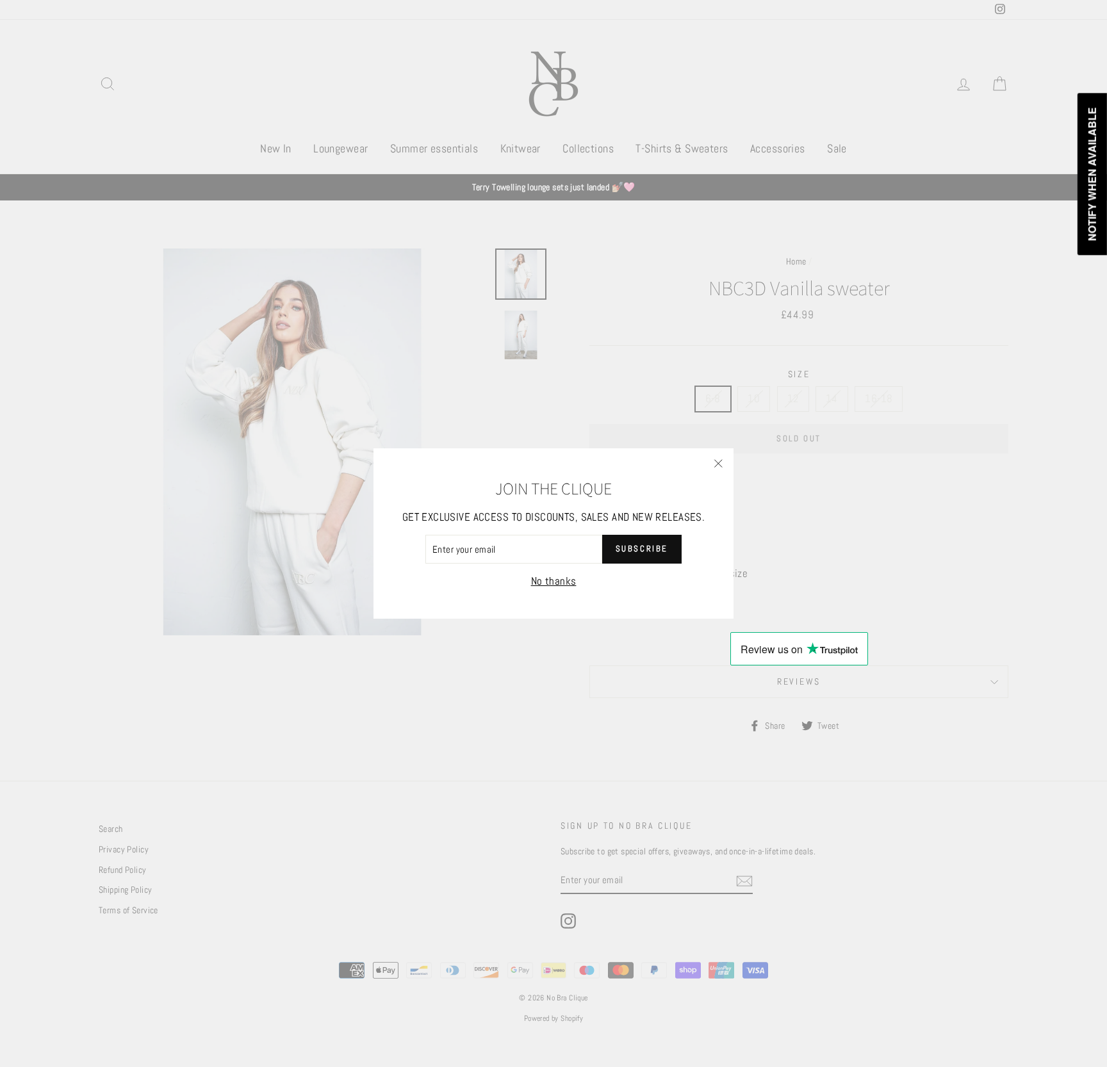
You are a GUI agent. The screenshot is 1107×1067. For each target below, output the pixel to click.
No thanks (554, 581)
